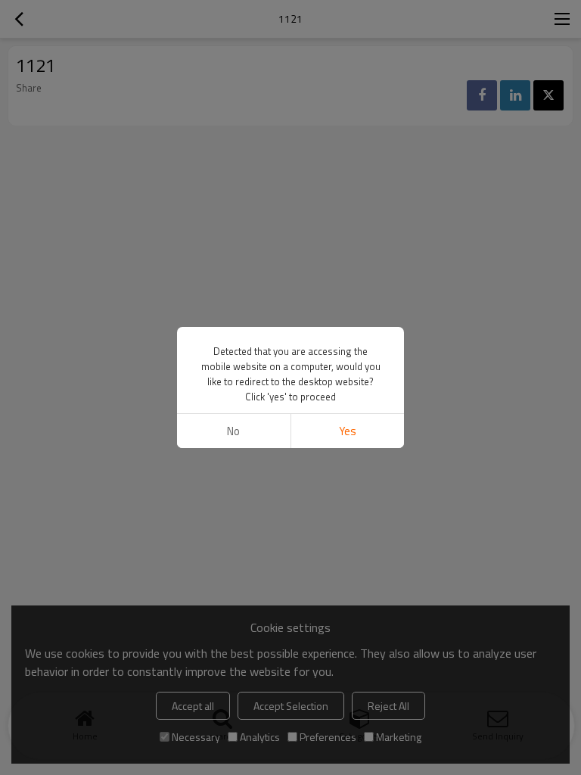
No (233, 431)
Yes (347, 431)
